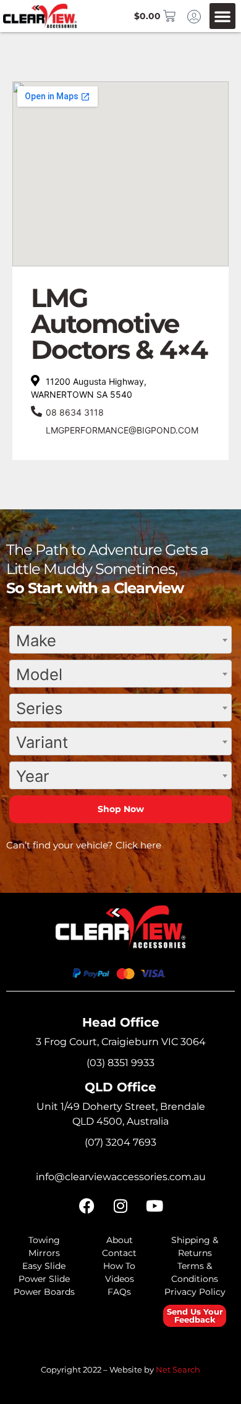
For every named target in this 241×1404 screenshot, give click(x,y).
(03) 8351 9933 (120, 1063)
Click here (138, 845)
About (119, 1240)
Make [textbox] (36, 640)
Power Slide (44, 1278)
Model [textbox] (39, 674)
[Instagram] (120, 1206)
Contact (119, 1252)
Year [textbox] (32, 776)
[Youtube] (154, 1206)
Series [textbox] (39, 708)
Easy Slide (44, 1265)
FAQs (119, 1291)
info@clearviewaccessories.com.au (121, 1177)
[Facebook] (86, 1206)
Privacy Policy (195, 1291)
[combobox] (120, 640)
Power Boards (44, 1291)
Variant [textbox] (42, 742)
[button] (222, 16)
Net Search (178, 1369)
